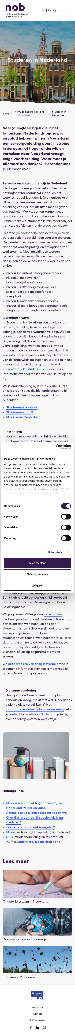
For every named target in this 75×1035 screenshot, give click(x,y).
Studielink (13, 832)
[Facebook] (30, 1027)
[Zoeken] (54, 10)
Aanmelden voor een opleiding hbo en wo (36, 813)
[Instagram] (44, 1027)
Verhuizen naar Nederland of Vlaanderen (29, 113)
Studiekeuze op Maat (22, 407)
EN (49, 10)
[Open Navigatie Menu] (64, 10)
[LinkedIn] (37, 1027)
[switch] (66, 516)
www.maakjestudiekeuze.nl (28, 369)
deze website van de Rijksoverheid (33, 664)
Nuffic (45, 714)
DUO (9, 837)
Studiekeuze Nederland (23, 417)
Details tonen (56, 552)
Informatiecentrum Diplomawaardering (35, 709)
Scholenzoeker (37, 1020)
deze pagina (53, 614)
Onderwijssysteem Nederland (38, 842)
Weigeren (37, 585)
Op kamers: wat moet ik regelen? (30, 827)
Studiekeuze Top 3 (19, 412)
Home (6, 113)
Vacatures (37, 1007)
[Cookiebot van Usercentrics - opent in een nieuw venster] (55, 446)
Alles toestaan (37, 562)
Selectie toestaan (37, 574)
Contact (37, 1013)
